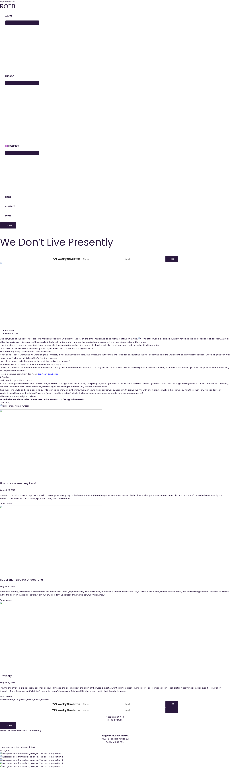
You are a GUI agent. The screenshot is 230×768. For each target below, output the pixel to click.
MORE (8, 215)
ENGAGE (9, 76)
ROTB (7, 6)
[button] (8, 225)
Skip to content (7, 1)
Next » (47, 699)
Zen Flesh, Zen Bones (48, 373)
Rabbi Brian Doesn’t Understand (21, 580)
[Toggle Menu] (22, 22)
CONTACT (10, 206)
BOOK (8, 197)
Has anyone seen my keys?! (18, 483)
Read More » (6, 503)
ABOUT (8, 15)
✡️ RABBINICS (12, 146)
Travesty (6, 676)
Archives (12, 730)
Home (3, 730)
